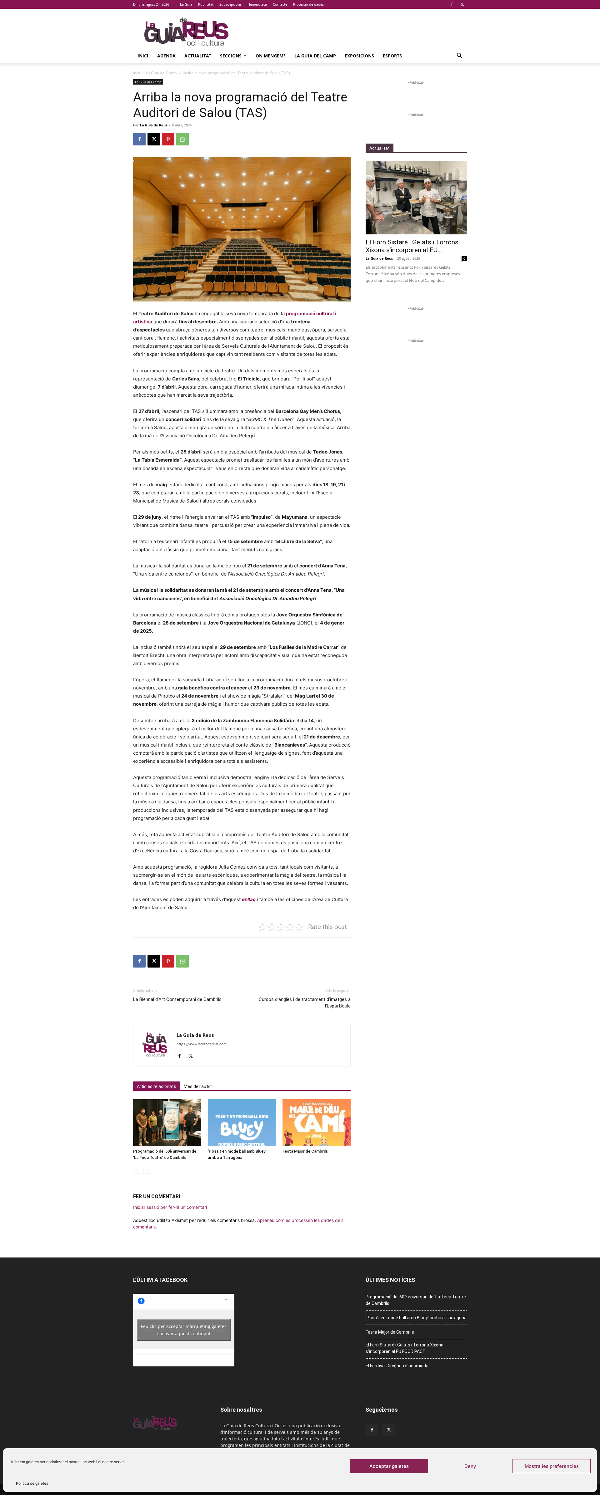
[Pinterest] (168, 139)
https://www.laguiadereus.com (202, 1044)
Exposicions (359, 56)
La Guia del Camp (315, 56)
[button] (459, 56)
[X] (462, 4)
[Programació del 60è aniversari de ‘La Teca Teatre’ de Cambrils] (167, 1122)
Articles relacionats (156, 1086)
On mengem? (271, 56)
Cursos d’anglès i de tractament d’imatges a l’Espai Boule (305, 1003)
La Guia (186, 4)
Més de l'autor (198, 1086)
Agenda (166, 56)
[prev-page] (137, 1170)
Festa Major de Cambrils (305, 1151)
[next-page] (147, 1170)
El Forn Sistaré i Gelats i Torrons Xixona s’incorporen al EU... (412, 246)
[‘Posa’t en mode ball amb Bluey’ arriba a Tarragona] (242, 1122)
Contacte (280, 4)
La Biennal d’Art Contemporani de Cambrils (177, 999)
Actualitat (197, 56)
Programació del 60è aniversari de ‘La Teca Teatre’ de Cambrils (416, 1300)
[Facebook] (452, 4)
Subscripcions (230, 4)
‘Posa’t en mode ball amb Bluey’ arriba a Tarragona (416, 1317)
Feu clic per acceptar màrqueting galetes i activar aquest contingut (184, 1329)
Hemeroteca (257, 4)
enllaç (249, 899)
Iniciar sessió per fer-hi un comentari (170, 1207)
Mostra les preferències (552, 1466)
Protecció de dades (308, 4)
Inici (143, 56)
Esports (392, 56)
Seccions (231, 56)
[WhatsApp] (182, 139)
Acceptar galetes (389, 1466)
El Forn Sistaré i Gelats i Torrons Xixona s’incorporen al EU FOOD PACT (404, 1348)
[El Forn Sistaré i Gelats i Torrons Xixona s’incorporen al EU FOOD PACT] (416, 197)
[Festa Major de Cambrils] (316, 1122)
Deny (470, 1466)
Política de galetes (32, 1483)
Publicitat (205, 4)
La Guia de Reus (153, 125)
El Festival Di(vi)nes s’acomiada (397, 1365)
